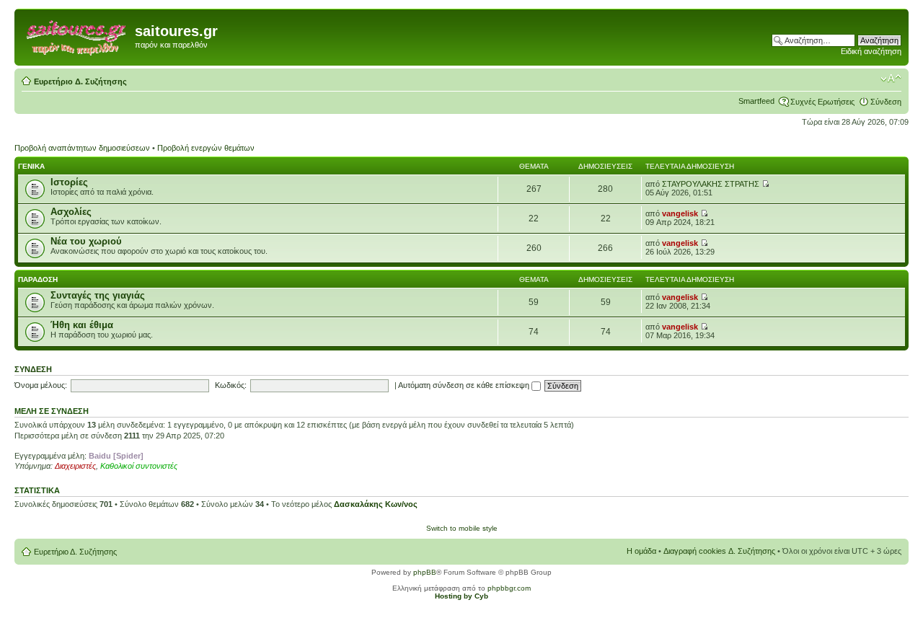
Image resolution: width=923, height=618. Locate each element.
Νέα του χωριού (86, 241)
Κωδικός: (231, 385)
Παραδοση (38, 279)
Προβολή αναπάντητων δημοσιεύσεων (82, 148)
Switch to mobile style (462, 528)
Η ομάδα (641, 551)
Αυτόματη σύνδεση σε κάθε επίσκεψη (464, 385)
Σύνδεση (885, 101)
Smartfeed (756, 101)
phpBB (424, 572)
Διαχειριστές (75, 466)
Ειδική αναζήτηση (871, 51)
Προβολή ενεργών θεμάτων (206, 148)
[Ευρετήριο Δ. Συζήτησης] (76, 35)
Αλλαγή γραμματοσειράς (890, 78)
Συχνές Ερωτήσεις (822, 101)
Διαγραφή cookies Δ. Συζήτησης (719, 551)
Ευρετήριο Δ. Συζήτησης (80, 81)
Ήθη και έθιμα (81, 324)
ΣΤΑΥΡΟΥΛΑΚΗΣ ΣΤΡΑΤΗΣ (710, 184)
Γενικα (31, 166)
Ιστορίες (69, 182)
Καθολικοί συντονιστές (138, 466)
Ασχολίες (71, 211)
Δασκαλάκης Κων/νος (376, 504)
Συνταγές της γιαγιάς (97, 295)
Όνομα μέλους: (40, 385)
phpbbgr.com (509, 588)
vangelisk (680, 213)
